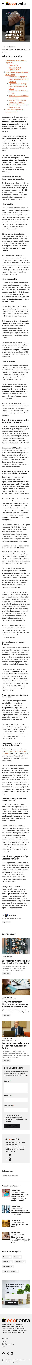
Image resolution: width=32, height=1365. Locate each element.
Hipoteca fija (13, 65)
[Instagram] (10, 1159)
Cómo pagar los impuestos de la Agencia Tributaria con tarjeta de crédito (20, 1240)
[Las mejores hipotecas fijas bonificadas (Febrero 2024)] (16, 946)
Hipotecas (6, 922)
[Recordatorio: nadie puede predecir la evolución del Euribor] (16, 1029)
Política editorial (20, 1360)
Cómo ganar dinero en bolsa (19, 1226)
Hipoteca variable (15, 67)
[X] (10, 1157)
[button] (3, 3)
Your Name (8, 1095)
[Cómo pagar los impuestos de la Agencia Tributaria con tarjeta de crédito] (6, 1236)
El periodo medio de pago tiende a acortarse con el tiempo (18, 86)
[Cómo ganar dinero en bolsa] (6, 1223)
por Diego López (15, 1190)
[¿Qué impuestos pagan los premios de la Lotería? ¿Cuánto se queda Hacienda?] (6, 1193)
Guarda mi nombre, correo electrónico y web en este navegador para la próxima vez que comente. (16, 1118)
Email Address (9, 1106)
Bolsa (17, 1257)
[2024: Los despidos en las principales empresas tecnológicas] (6, 1209)
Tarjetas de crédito (10, 1271)
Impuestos (7, 1266)
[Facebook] (10, 1154)
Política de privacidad (13, 1362)
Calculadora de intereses (10, 1176)
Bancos (6, 1257)
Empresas (7, 1262)
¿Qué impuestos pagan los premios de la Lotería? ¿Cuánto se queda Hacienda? (19, 1197)
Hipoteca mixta (14, 70)
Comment (7, 1081)
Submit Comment (12, 1126)
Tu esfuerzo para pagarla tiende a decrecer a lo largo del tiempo (18, 79)
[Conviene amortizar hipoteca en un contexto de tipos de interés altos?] (16, 987)
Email (7, 1292)
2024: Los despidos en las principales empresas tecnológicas (20, 1212)
